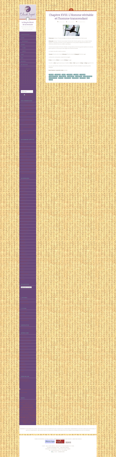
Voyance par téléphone (25, 303)
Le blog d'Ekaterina (24, 347)
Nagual (28, 415)
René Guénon (23, 264)
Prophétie (21, 419)
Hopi (20, 410)
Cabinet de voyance (24, 300)
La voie (29, 412)
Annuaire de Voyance (23, 392)
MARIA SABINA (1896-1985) (29, 106)
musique (25, 416)
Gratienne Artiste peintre (25, 338)
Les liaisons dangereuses (25, 158)
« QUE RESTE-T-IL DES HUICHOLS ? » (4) (28, 164)
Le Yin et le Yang (24, 155)
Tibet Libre (23, 362)
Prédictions (23, 252)
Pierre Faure (23, 246)
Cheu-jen (51, 74)
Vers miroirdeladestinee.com (24, 380)
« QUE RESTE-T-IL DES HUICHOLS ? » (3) (28, 167)
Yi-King (24, 47)
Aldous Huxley (23, 181)
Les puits (22, 234)
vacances (29, 421)
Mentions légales (77, 439)
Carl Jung (22, 190)
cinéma (34, 404)
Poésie (22, 249)
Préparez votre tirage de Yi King (26, 317)
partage (27, 417)
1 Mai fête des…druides (25, 170)
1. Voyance (23, 401)
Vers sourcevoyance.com (23, 379)
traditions (25, 421)
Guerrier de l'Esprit (25, 409)
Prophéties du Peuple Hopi (26, 258)
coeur (24, 406)
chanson (27, 404)
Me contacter (24, 64)
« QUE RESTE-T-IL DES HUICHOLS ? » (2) (28, 173)
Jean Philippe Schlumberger (26, 219)
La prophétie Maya (24, 228)
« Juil (20, 88)
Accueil (22, 37)
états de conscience (24, 211)
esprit (31, 407)
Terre (20, 421)
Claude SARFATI (70, 21)
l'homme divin (63, 76)
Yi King (22, 279)
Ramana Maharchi (24, 261)
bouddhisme (27, 402)
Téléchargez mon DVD (25, 320)
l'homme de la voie (54, 76)
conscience (25, 407)
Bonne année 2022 (30, 118)
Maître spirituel (32, 414)
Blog (22, 57)
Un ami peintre (23, 365)
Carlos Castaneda (24, 193)
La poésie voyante (25, 412)
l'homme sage (79, 76)
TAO (33, 419)
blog (56, 451)
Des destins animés (24, 205)
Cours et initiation (24, 311)
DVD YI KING (23, 208)
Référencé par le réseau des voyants (63, 439)
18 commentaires (81, 21)
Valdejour (22, 371)
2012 (27, 400)
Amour (29, 401)
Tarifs (22, 54)
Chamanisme (23, 199)
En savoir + (23, 61)
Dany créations (23, 335)
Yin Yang (28, 422)
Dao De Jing (23, 314)
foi (33, 407)
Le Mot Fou (23, 350)
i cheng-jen (69, 74)
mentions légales (64, 447)
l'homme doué (71, 76)
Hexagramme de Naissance (26, 216)
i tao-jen (76, 74)
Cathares (22, 196)
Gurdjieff (22, 213)
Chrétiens (22, 202)
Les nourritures (23, 231)
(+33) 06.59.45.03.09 (25, 34)
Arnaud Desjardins (24, 187)
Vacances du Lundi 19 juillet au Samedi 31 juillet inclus (27, 127)
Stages (22, 267)
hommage (33, 409)
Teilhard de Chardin (24, 273)
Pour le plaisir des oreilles (25, 356)
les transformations (25, 414)
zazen (31, 422)
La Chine (30, 410)
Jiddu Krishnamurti (24, 222)
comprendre (29, 406)
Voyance (23, 44)
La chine (22, 225)
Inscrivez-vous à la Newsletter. (26, 328)
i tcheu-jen (82, 74)
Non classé (23, 243)
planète (30, 417)
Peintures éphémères (25, 353)
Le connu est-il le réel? (29, 103)
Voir (21, 276)
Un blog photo (23, 368)
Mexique (22, 237)
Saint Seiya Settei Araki (25, 359)
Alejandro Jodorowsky (25, 184)
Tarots (24, 51)
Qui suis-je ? (25, 41)
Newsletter (23, 240)
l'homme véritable (88, 76)
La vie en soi (23, 344)
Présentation (23, 255)
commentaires (61, 451)
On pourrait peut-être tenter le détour (28, 161)
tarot (35, 419)
